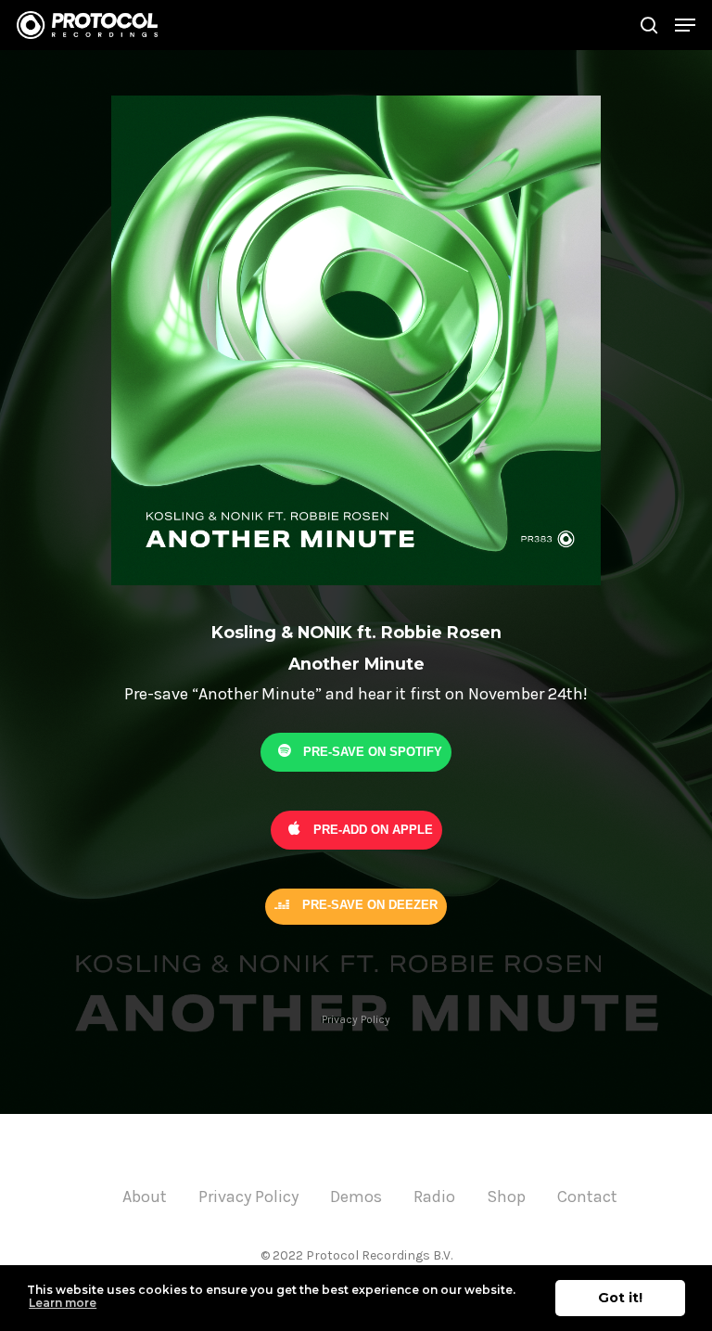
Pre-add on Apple (371, 830)
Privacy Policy (356, 1019)
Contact (587, 1196)
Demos (356, 1196)
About (144, 1196)
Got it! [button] (620, 1297)
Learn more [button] (62, 1303)
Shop (506, 1196)
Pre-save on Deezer (368, 905)
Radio (434, 1196)
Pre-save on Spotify (370, 752)
